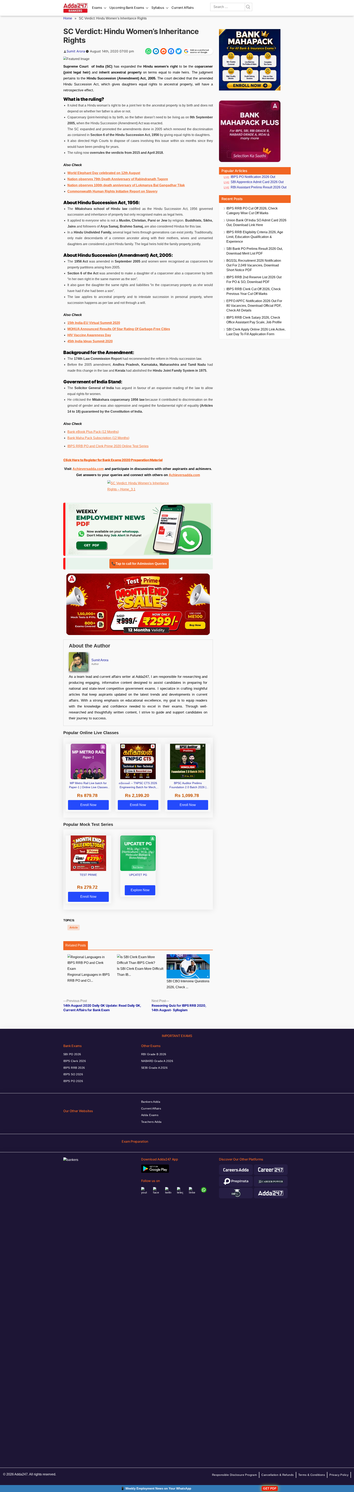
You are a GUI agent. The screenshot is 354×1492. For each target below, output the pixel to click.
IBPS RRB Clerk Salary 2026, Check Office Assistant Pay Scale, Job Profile (254, 320)
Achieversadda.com (88, 469)
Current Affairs (182, 8)
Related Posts (75, 945)
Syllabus (157, 8)
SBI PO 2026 (72, 1054)
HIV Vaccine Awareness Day (89, 335)
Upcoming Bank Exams (126, 8)
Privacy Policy (338, 1474)
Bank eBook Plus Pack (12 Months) (93, 432)
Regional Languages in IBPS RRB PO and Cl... (88, 977)
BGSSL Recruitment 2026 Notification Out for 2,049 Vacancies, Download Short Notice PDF (253, 265)
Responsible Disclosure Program (234, 1474)
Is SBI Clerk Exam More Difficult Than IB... (140, 971)
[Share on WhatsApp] (148, 51)
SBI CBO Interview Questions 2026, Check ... (188, 984)
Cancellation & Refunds (277, 1474)
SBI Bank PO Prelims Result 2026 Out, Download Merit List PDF (254, 251)
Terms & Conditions (311, 1474)
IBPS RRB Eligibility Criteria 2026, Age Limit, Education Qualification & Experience (254, 236)
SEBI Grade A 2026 (154, 1067)
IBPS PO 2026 (73, 1081)
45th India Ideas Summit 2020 (90, 341)
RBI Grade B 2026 (153, 1054)
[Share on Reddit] (163, 51)
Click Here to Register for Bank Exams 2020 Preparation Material (112, 460)
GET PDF (269, 1488)
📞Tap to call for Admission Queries (139, 563)
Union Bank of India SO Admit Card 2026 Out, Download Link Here (256, 222)
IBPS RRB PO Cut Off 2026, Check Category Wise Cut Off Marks (252, 211)
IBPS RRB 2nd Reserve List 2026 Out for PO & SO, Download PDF (253, 279)
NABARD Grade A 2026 (157, 1061)
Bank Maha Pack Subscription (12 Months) (98, 438)
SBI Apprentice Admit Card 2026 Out (257, 182)
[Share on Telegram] (156, 51)
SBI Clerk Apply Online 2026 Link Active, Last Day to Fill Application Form (255, 332)
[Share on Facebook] (171, 51)
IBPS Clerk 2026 (74, 1061)
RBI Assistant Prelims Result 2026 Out (258, 187)
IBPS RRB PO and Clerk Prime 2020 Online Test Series (108, 446)
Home (67, 18)
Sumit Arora (76, 51)
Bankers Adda (150, 1101)
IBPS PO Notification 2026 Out (253, 177)
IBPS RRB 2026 (74, 1067)
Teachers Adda (151, 1121)
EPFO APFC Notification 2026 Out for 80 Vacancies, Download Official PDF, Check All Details (254, 305)
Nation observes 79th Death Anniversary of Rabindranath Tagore (117, 179)
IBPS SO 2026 (73, 1074)
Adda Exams (149, 1115)
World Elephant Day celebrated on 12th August (103, 173)
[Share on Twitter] (179, 51)
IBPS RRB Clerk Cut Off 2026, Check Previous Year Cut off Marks (253, 291)
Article (73, 927)
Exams (97, 8)
